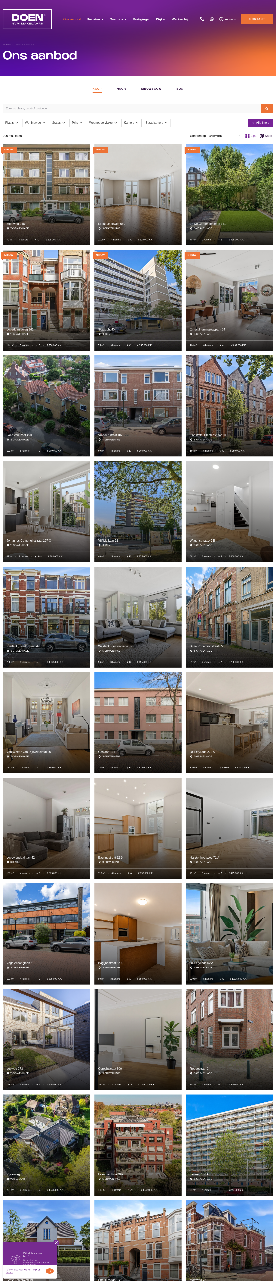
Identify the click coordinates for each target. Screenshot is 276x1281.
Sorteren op (198, 135)
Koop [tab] (97, 89)
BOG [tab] (179, 89)
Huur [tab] (121, 89)
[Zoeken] (267, 108)
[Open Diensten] (102, 19)
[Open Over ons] (125, 19)
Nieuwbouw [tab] (151, 89)
